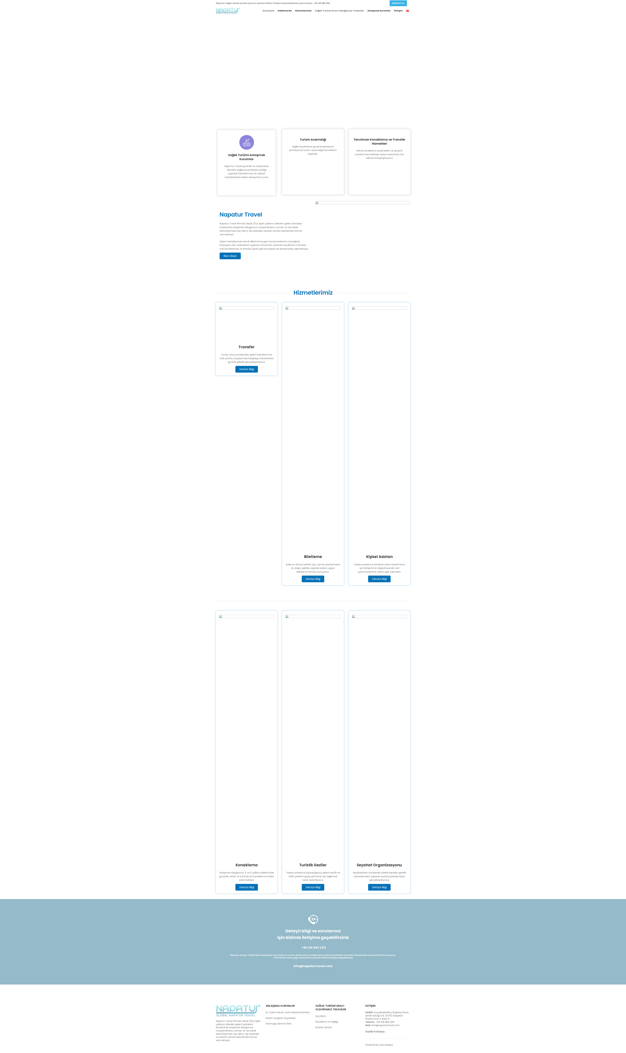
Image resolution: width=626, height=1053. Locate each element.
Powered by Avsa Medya (379, 1044)
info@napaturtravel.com (313, 966)
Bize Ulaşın (230, 256)
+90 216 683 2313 (321, 3)
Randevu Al (398, 3)
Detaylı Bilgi (246, 369)
